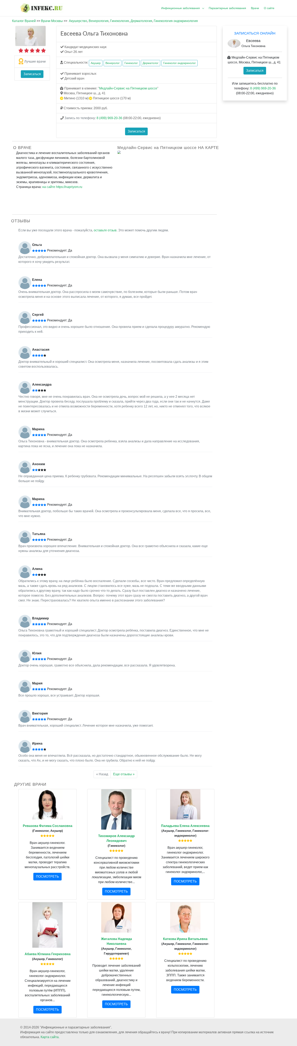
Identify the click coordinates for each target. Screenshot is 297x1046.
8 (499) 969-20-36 (109, 118)
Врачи (255, 8)
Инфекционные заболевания (180, 8)
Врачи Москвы (52, 21)
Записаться (32, 74)
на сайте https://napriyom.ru (62, 187)
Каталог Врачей (24, 21)
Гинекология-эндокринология (176, 21)
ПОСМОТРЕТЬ (47, 876)
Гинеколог (131, 63)
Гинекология (119, 21)
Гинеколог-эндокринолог (179, 63)
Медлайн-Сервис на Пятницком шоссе (128, 88)
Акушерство (78, 21)
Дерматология (141, 21)
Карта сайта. (50, 1037)
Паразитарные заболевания (227, 8)
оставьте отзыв (105, 230)
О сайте (269, 8)
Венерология (98, 21)
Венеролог (112, 63)
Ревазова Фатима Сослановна (47, 826)
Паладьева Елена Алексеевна (185, 826)
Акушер (96, 63)
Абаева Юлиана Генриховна (48, 954)
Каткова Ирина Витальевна (185, 939)
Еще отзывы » (124, 774)
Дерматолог (150, 63)
